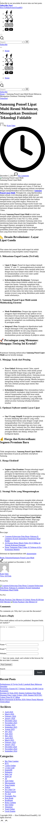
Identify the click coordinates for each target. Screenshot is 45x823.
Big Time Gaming (11, 761)
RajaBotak (9, 800)
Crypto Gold (9, 768)
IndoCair (8, 776)
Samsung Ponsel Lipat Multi (23, 558)
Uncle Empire (10, 811)
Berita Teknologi (6, 558)
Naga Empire (10, 785)
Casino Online (10, 766)
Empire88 (8, 770)
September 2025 (11, 727)
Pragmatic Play (10, 796)
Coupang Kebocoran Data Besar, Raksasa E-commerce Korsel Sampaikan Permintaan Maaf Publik (22, 538)
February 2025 (10, 742)
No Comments (23, 176)
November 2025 (11, 723)
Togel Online (10, 809)
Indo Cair (8, 774)
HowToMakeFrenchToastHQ (11, 8)
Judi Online (9, 781)
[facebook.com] (9, 14)
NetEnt (7, 787)
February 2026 (10, 716)
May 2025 (9, 736)
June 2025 (9, 734)
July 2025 (8, 731)
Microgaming (10, 783)
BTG (7, 763)
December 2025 (11, 721)
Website (3, 653)
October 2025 (10, 725)
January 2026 (10, 718)
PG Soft (8, 794)
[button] (24, 42)
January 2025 (10, 745)
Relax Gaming (10, 803)
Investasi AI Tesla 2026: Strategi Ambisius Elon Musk (20, 693)
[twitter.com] (9, 18)
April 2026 (9, 712)
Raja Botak (9, 798)
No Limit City (10, 789)
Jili (6, 779)
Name (3, 645)
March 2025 (9, 740)
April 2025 (9, 738)
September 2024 (11, 751)
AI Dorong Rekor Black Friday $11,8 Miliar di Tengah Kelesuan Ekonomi (22, 544)
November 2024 (11, 749)
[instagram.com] (9, 26)
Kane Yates (4, 574)
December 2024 (11, 747)
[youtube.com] (9, 31)
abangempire (31, 554)
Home (2, 94)
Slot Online (9, 805)
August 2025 (10, 729)
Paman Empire (10, 792)
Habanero (8, 772)
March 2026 (9, 714)
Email (3, 649)
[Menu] (1, 47)
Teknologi (4, 98)
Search (2, 669)
